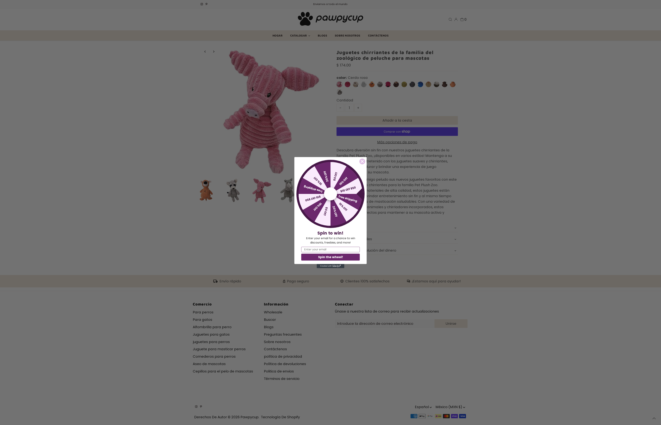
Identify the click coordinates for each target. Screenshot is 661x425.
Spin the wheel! (330, 257)
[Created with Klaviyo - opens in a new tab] (330, 266)
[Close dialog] (362, 161)
